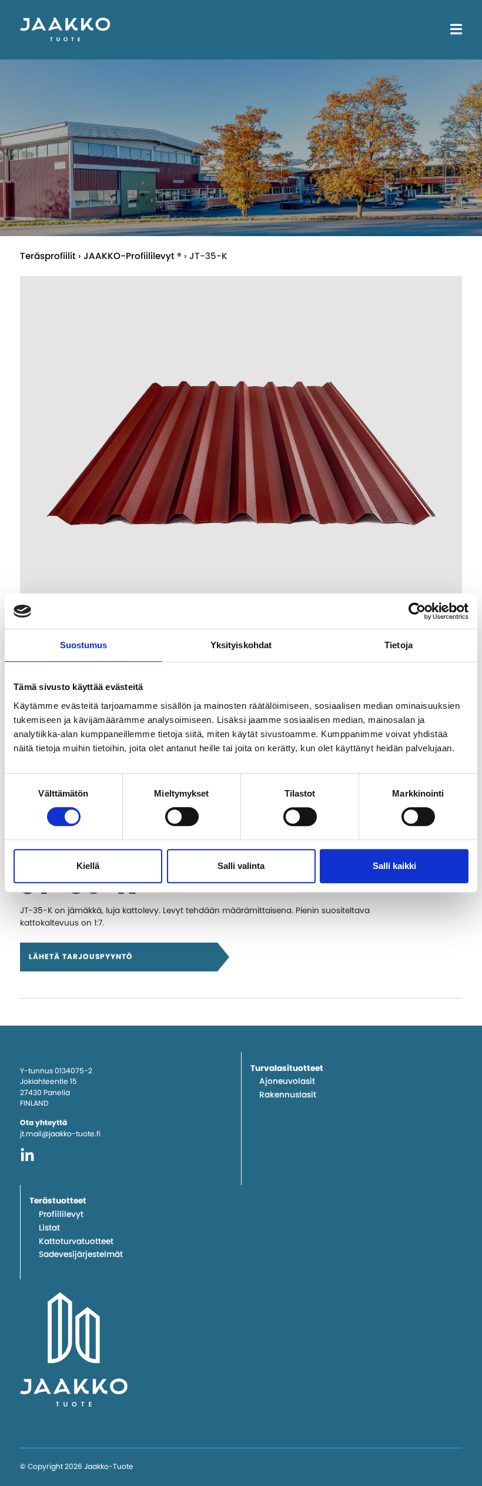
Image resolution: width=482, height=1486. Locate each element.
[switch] (182, 816)
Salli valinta (241, 866)
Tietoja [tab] (398, 645)
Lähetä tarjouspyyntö (81, 956)
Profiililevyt (61, 1214)
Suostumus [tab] (84, 645)
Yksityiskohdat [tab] (241, 645)
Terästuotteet (57, 1200)
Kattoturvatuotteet (76, 1241)
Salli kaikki (394, 866)
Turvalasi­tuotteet (286, 1068)
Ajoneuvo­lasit (287, 1081)
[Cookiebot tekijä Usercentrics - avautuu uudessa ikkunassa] (417, 611)
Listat (49, 1227)
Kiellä (87, 866)
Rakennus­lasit (287, 1094)
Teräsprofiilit (48, 256)
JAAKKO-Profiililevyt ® (132, 256)
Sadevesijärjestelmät (81, 1254)
